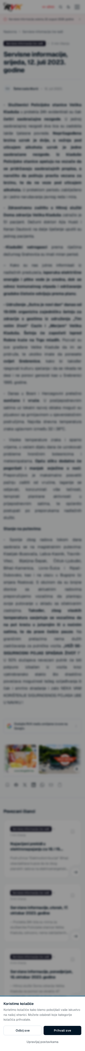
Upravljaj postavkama (42, 1042)
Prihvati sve (62, 1030)
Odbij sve (23, 1030)
